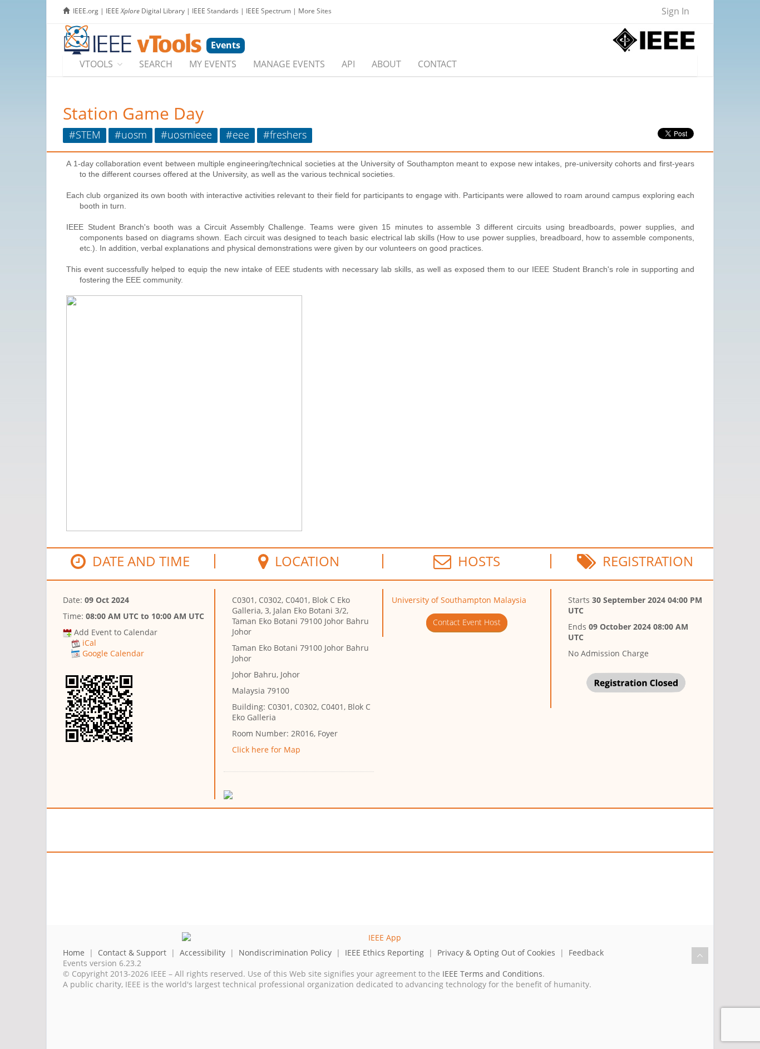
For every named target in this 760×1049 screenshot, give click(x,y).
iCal (89, 642)
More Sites (315, 11)
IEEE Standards (215, 11)
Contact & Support (132, 952)
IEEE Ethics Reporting (384, 952)
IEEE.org (85, 11)
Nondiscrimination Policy (285, 952)
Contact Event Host (467, 622)
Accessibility (202, 952)
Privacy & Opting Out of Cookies (496, 952)
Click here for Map (266, 749)
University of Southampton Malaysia (459, 600)
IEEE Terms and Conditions (492, 973)
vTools (96, 64)
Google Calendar (113, 653)
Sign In (675, 11)
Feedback (586, 952)
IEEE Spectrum (268, 11)
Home (74, 952)
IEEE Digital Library (145, 11)
